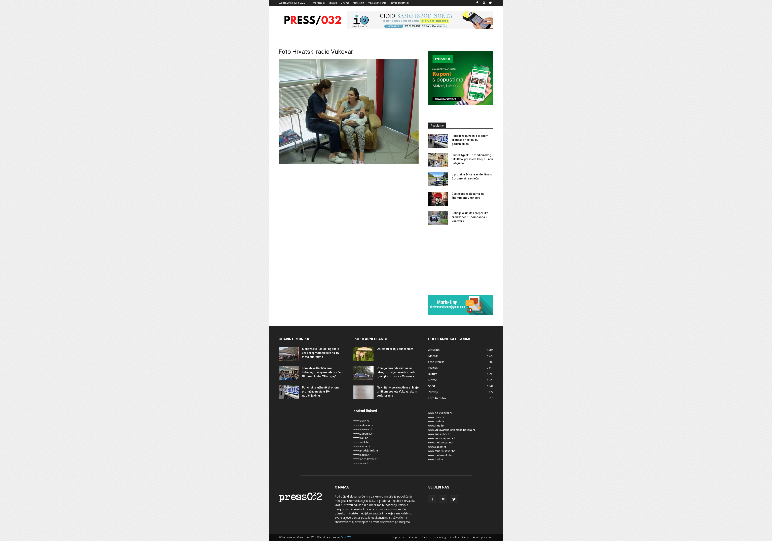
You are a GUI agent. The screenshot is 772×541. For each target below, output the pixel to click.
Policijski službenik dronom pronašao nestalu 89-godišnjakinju (470, 139)
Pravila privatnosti (399, 2)
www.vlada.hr (361, 446)
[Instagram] (484, 3)
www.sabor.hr (362, 454)
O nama (345, 2)
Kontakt (333, 2)
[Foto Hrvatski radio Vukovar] (349, 163)
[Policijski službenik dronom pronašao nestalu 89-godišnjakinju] (438, 141)
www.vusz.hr (361, 420)
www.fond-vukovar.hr (441, 450)
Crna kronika (436, 362)
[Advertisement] (461, 260)
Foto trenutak (437, 398)
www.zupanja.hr (363, 433)
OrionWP (346, 537)
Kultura (432, 374)
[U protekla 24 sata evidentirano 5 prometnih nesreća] (438, 179)
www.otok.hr (361, 442)
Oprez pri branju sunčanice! (395, 348)
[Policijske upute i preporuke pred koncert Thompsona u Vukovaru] (438, 218)
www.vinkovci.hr (363, 429)
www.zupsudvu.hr (439, 434)
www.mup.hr (436, 425)
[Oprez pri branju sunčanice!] (363, 354)
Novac (432, 380)
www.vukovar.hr (363, 425)
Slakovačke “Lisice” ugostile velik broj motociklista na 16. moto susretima (321, 353)
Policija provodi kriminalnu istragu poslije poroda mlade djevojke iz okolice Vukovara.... (397, 372)
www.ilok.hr (360, 437)
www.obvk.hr (361, 463)
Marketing (358, 2)
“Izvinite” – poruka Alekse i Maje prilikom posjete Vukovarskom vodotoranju (398, 391)
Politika (433, 368)
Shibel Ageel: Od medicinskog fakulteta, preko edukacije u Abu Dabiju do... (472, 159)
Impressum (318, 2)
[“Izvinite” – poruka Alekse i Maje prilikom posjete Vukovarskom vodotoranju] (363, 392)
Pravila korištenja (377, 2)
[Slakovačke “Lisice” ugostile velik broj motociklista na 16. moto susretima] (289, 354)
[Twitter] (490, 3)
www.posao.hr (437, 446)
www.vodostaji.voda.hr (442, 438)
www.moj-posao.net (440, 442)
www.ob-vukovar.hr (365, 459)
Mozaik (433, 356)
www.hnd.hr (435, 459)
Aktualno (434, 350)
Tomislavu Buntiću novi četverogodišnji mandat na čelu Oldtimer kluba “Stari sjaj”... (322, 372)
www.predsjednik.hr (365, 450)
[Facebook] (477, 3)
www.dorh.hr (436, 421)
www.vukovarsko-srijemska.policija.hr (451, 429)
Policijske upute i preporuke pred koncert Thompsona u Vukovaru (470, 217)
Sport (431, 386)
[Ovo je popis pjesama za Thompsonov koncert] (438, 199)
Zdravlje (433, 392)
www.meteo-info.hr (440, 455)
